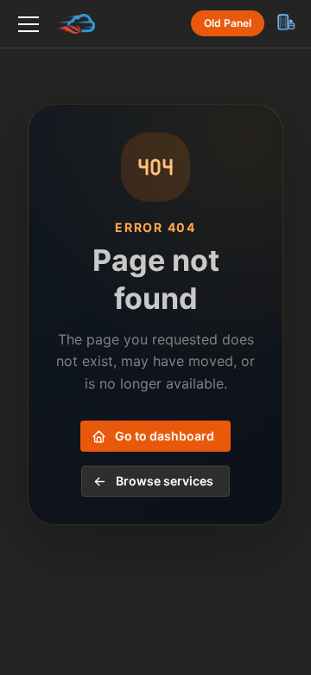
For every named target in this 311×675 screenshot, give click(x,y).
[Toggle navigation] (28, 24)
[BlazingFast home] (74, 24)
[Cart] (285, 22)
